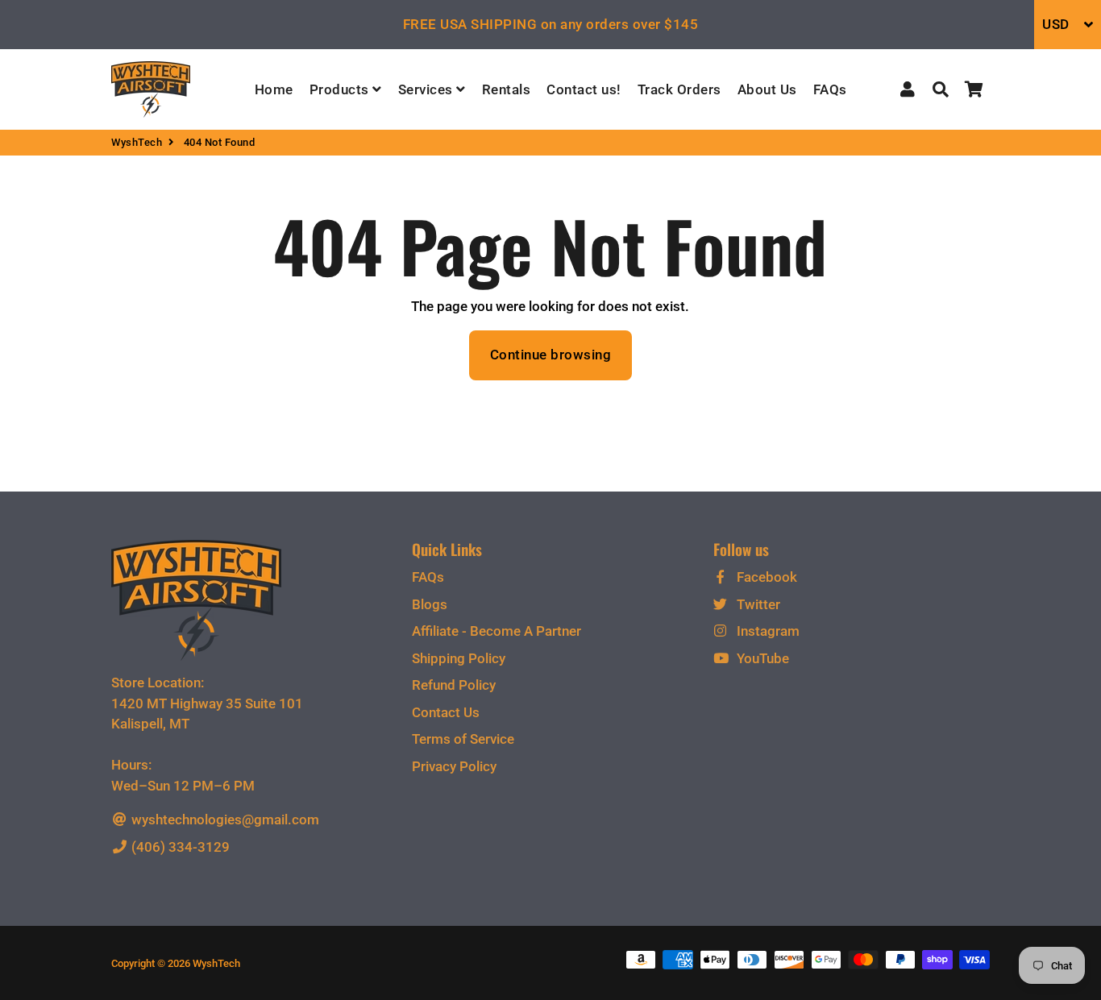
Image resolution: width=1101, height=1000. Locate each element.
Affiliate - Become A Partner (496, 631)
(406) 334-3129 (179, 847)
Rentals (506, 89)
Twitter (756, 604)
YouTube (761, 658)
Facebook (765, 577)
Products (341, 89)
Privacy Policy (454, 766)
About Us (767, 89)
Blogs (429, 604)
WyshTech (136, 142)
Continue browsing (551, 354)
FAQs (830, 89)
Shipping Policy (458, 658)
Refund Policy (454, 685)
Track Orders (679, 89)
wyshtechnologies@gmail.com (223, 819)
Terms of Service (463, 739)
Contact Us (446, 712)
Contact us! (583, 89)
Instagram (766, 631)
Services (427, 89)
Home (274, 89)
